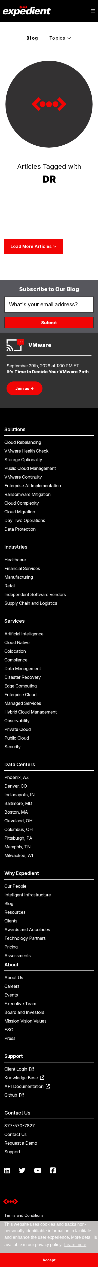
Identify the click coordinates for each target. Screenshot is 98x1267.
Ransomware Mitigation (27, 494)
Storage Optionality (23, 459)
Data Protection (20, 529)
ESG (8, 1029)
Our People (15, 886)
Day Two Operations (24, 520)
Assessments (17, 955)
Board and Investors (24, 1012)
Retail (9, 585)
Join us (24, 388)
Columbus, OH (18, 829)
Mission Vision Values (25, 1021)
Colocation (15, 651)
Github (11, 1095)
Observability (17, 720)
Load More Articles (32, 246)
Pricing (11, 947)
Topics (58, 38)
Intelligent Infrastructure (27, 894)
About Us (13, 977)
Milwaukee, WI (18, 855)
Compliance (15, 660)
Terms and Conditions (24, 1215)
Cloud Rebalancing (22, 442)
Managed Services (22, 703)
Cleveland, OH (18, 820)
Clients (10, 921)
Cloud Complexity (21, 503)
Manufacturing (18, 577)
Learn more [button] (75, 1244)
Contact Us (15, 1134)
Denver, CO (15, 786)
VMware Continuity (23, 477)
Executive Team (20, 1003)
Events (11, 995)
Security (12, 746)
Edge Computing (20, 686)
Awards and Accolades (27, 929)
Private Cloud (17, 729)
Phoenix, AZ (16, 777)
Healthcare (15, 559)
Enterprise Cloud (20, 694)
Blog (32, 38)
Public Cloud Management (30, 468)
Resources (15, 912)
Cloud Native (17, 642)
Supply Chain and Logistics (30, 603)
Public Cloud (16, 738)
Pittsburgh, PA (18, 838)
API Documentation (24, 1086)
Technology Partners (25, 938)
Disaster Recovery (22, 677)
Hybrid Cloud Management (30, 712)
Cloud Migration (19, 511)
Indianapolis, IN (19, 794)
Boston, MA (16, 812)
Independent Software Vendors (35, 594)
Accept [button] (49, 1260)
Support (12, 1151)
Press (10, 1038)
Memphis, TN (17, 846)
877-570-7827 (19, 1125)
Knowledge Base (21, 1077)
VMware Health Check (26, 451)
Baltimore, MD (18, 803)
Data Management (22, 668)
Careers (12, 986)
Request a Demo (20, 1143)
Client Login (16, 1069)
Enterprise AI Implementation (32, 485)
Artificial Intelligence (24, 633)
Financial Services (22, 568)
